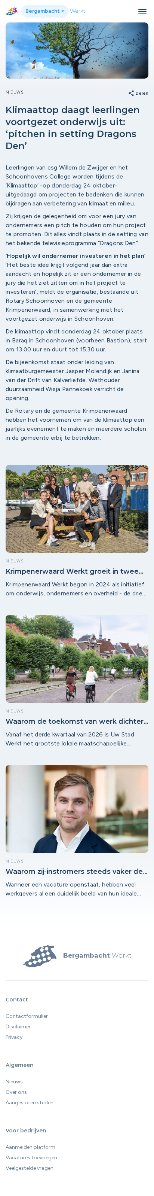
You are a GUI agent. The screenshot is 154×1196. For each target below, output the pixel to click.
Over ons (16, 1092)
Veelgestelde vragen (29, 1168)
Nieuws (14, 1081)
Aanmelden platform (30, 1147)
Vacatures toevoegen (31, 1157)
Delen (138, 94)
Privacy (14, 1037)
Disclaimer (18, 1026)
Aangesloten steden (29, 1102)
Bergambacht (43, 11)
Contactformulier (27, 1016)
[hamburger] (142, 12)
